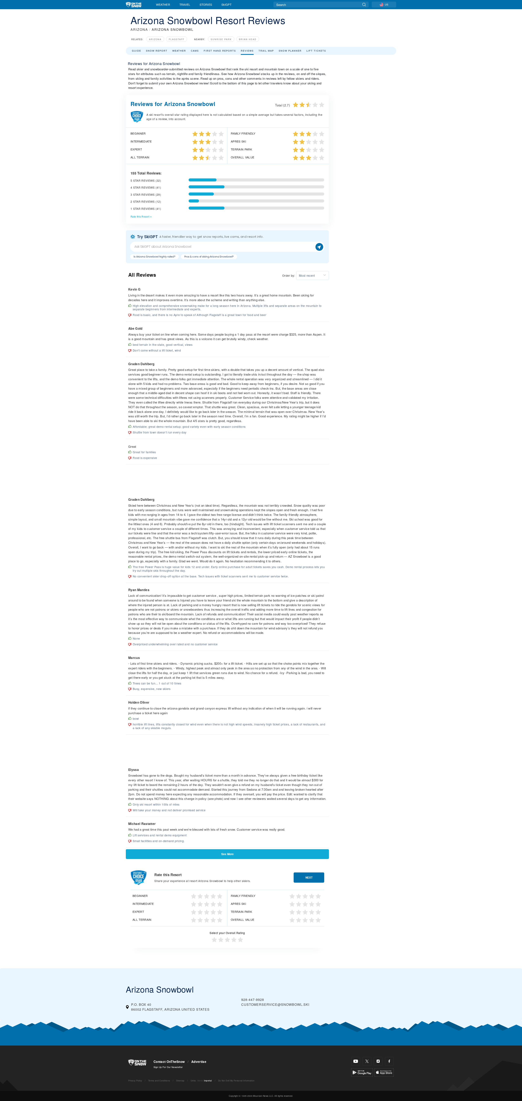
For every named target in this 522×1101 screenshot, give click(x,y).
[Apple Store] (384, 1072)
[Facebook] (389, 1061)
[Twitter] (367, 1061)
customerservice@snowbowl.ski (275, 1004)
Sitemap (180, 1080)
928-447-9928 (252, 999)
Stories (206, 4)
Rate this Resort (139, 216)
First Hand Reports (220, 50)
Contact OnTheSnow (169, 1061)
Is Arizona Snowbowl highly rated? (154, 256)
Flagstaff (176, 39)
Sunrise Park (221, 39)
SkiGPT (226, 4)
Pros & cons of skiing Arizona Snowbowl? (209, 256)
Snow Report (156, 50)
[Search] (364, 5)
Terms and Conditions (159, 1080)
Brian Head (248, 39)
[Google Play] (362, 1072)
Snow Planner (290, 50)
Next (309, 877)
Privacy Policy (135, 1080)
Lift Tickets (316, 50)
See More (227, 854)
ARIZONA (139, 29)
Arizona (155, 39)
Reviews (247, 50)
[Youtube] (355, 1061)
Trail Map (266, 50)
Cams (195, 50)
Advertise (198, 1061)
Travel (184, 4)
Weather (163, 4)
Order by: (288, 275)
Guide (136, 50)
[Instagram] (378, 1061)
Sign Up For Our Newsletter (168, 1067)
